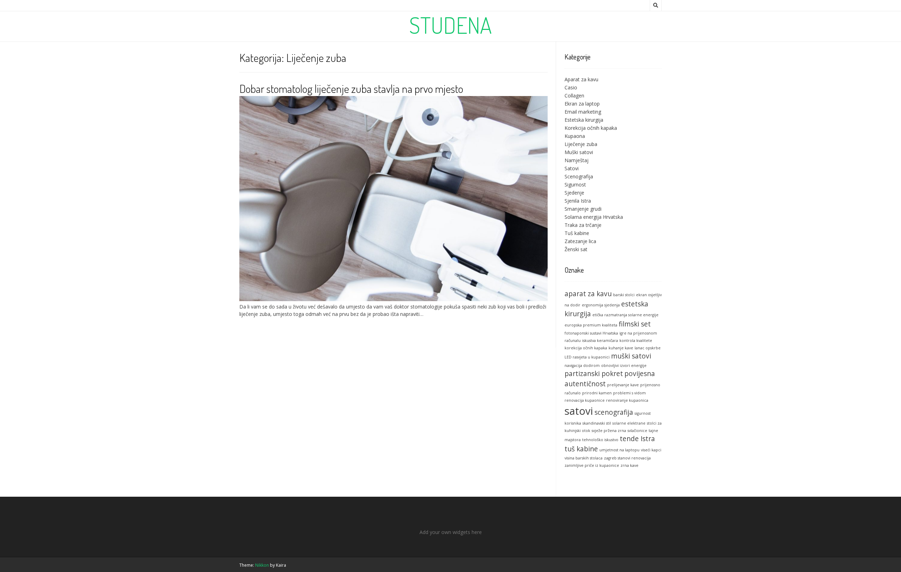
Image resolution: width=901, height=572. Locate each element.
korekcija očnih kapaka (586, 347)
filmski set (635, 324)
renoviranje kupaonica (627, 400)
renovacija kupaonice (585, 400)
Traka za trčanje (583, 225)
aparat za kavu (588, 293)
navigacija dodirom (582, 365)
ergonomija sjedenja (601, 305)
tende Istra (637, 438)
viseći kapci (651, 449)
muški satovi (631, 356)
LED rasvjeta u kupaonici (587, 357)
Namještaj (576, 160)
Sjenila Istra (578, 200)
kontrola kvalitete (635, 340)
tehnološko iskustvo (600, 439)
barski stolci (624, 294)
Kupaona (575, 136)
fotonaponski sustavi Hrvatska (591, 333)
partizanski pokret (594, 373)
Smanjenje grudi (583, 208)
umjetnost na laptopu (619, 449)
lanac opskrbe (648, 347)
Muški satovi (579, 152)
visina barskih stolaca (584, 458)
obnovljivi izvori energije (624, 365)
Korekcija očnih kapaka (591, 128)
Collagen (574, 95)
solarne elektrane (628, 423)
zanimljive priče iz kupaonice (592, 465)
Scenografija (579, 176)
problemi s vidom (629, 392)
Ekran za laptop (582, 103)
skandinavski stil (596, 423)
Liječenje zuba (581, 144)
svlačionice (637, 430)
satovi (579, 411)
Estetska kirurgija (584, 119)
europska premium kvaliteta (591, 325)
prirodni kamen (597, 392)
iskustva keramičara (600, 340)
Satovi (572, 168)
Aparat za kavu (581, 79)
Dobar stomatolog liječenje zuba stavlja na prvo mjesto (351, 88)
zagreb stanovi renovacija (627, 458)
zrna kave (629, 465)
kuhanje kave (621, 347)
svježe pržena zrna (609, 430)
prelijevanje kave (623, 384)
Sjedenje (574, 192)
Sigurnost (575, 184)
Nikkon (262, 565)
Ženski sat (576, 249)
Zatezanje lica (580, 241)
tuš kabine (581, 448)
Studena (450, 25)
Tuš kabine (577, 233)
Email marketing (583, 111)
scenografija (613, 412)
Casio (571, 87)
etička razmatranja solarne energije (625, 314)
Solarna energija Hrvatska (594, 217)
